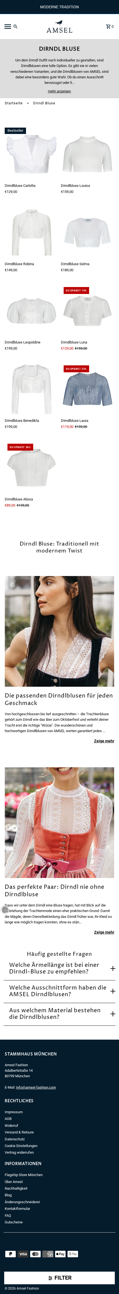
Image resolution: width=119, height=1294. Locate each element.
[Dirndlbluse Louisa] (87, 154)
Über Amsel (14, 1182)
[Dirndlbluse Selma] (87, 232)
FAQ (8, 1215)
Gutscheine (14, 1222)
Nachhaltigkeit (16, 1188)
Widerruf (11, 1125)
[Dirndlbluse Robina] (31, 232)
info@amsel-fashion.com (36, 1087)
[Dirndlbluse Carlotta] (31, 154)
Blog (8, 1195)
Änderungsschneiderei (22, 1202)
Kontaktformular (17, 1209)
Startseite (14, 103)
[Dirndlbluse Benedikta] (31, 389)
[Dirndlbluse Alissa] (31, 467)
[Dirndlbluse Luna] (87, 311)
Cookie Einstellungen (21, 1146)
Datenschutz (15, 1139)
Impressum (14, 1112)
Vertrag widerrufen (19, 1152)
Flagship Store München (24, 1175)
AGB (8, 1119)
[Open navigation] (22, 26)
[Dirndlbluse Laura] (87, 389)
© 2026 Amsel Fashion (22, 1288)
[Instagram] (14, 1280)
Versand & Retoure (19, 1132)
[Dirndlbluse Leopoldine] (31, 311)
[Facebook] (6, 1280)
